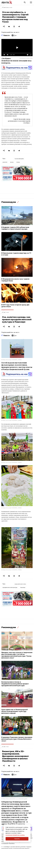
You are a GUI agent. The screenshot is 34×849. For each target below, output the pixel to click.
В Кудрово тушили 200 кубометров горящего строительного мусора (15, 228)
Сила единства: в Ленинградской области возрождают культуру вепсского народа (14, 711)
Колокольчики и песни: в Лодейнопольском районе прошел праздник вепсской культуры (15, 684)
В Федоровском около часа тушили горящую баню (15, 280)
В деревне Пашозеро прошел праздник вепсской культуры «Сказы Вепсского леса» (16, 739)
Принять (17, 839)
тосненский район (19, 158)
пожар (18, 162)
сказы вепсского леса (20, 584)
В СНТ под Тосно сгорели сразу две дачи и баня (15, 306)
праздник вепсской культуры (10, 587)
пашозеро (22, 587)
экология (5, 162)
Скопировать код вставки (26, 58)
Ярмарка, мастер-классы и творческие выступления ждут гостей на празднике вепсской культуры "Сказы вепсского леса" (16, 655)
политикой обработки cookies (15, 835)
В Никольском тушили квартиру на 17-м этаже (16, 254)
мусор (11, 162)
